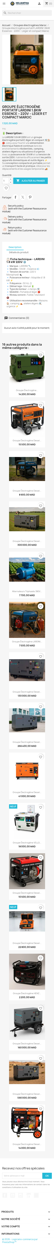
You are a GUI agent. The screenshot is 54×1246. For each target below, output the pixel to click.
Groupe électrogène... (27, 390)
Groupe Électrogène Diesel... (27, 440)
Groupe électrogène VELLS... (27, 842)
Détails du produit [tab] (19, 252)
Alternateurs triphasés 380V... (27, 591)
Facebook (4, 1195)
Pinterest (30, 197)
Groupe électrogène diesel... (27, 541)
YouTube (12, 1195)
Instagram (20, 1195)
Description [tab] (15, 247)
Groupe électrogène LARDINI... (27, 641)
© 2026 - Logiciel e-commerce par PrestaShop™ (20, 1241)
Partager (15, 197)
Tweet (23, 197)
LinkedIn (28, 1195)
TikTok (36, 1195)
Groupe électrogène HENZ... (27, 993)
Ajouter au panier (30, 180)
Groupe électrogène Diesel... (27, 490)
